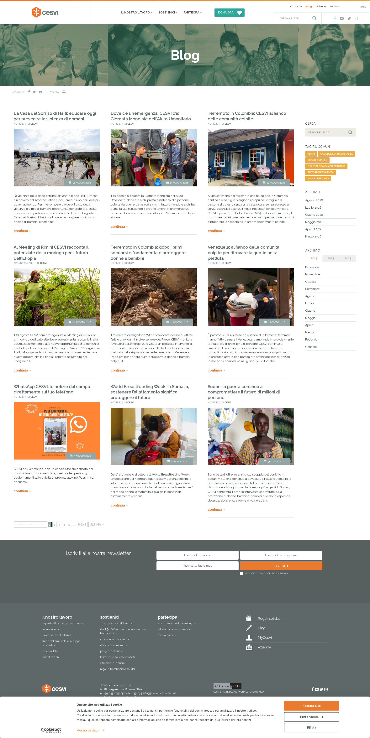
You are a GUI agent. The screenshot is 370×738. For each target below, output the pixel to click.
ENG (363, 6)
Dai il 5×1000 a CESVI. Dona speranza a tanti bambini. (123, 631)
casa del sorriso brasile (336, 154)
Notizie (19, 123)
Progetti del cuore (111, 651)
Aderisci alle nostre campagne (177, 623)
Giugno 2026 (314, 214)
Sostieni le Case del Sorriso (117, 623)
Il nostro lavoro (135, 12)
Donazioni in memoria (113, 645)
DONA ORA (226, 12)
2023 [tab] (348, 258)
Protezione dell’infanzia (56, 635)
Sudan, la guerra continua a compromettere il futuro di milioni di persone (244, 392)
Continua (21, 231)
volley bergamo (318, 178)
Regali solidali (269, 618)
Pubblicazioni (50, 657)
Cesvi (33, 123)
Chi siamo (296, 6)
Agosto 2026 (314, 200)
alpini (311, 154)
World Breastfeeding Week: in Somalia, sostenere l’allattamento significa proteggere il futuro (150, 392)
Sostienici (166, 12)
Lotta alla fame (51, 629)
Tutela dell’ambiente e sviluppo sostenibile (61, 643)
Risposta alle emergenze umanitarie (64, 623)
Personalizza (309, 716)
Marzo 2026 (313, 236)
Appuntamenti (23, 263)
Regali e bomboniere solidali (117, 669)
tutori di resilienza (321, 172)
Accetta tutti (312, 706)
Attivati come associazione (174, 629)
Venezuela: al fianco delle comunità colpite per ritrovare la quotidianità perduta (243, 253)
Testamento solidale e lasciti (117, 657)
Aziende (321, 6)
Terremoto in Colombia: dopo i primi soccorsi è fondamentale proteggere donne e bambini (148, 253)
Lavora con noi (167, 635)
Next (82, 524)
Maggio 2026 (314, 222)
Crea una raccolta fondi (114, 639)
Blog (309, 6)
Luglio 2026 (313, 207)
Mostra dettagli (88, 730)
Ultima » (97, 524)
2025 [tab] (314, 258)
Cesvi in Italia (50, 651)
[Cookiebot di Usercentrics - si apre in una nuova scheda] (51, 730)
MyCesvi (335, 6)
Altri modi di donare (112, 663)
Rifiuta (311, 727)
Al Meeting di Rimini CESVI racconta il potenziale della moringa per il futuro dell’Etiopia (51, 253)
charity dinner (317, 160)
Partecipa (191, 12)
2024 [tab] (331, 258)
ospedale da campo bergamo (326, 166)
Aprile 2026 (313, 229)
